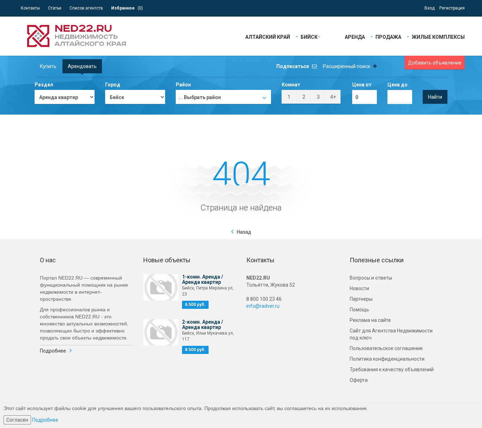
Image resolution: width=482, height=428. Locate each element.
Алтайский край (267, 36)
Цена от (362, 84)
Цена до (397, 84)
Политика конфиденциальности (387, 359)
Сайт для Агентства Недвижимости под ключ (391, 334)
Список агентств (86, 8)
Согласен (17, 420)
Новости (359, 288)
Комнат (291, 84)
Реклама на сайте (370, 320)
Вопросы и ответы (371, 278)
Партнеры (361, 299)
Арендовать (82, 66)
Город (112, 84)
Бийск (309, 36)
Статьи (54, 8)
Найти (435, 97)
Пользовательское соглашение (386, 348)
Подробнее (53, 351)
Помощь (359, 309)
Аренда (355, 36)
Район (183, 84)
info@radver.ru (262, 306)
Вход (429, 8)
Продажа (388, 36)
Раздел (44, 84)
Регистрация (452, 8)
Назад (244, 232)
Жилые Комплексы (438, 36)
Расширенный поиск (347, 66)
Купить (48, 66)
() (127, 8)
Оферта (359, 380)
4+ (333, 97)
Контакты (30, 8)
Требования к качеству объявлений (392, 369)
